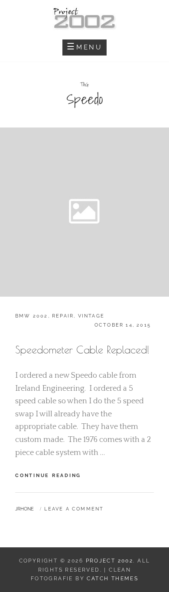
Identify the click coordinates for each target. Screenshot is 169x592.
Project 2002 (109, 561)
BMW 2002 (31, 316)
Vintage (91, 316)
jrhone (24, 509)
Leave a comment (74, 509)
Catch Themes (112, 579)
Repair (63, 316)
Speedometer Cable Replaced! (82, 349)
